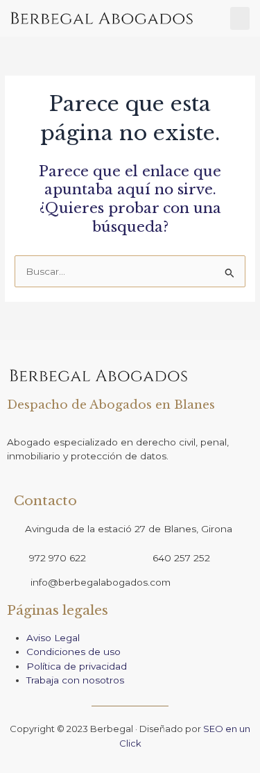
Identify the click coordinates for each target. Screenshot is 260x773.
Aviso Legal (53, 637)
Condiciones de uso (73, 651)
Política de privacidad (76, 666)
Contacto (45, 501)
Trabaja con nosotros (76, 680)
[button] (240, 18)
